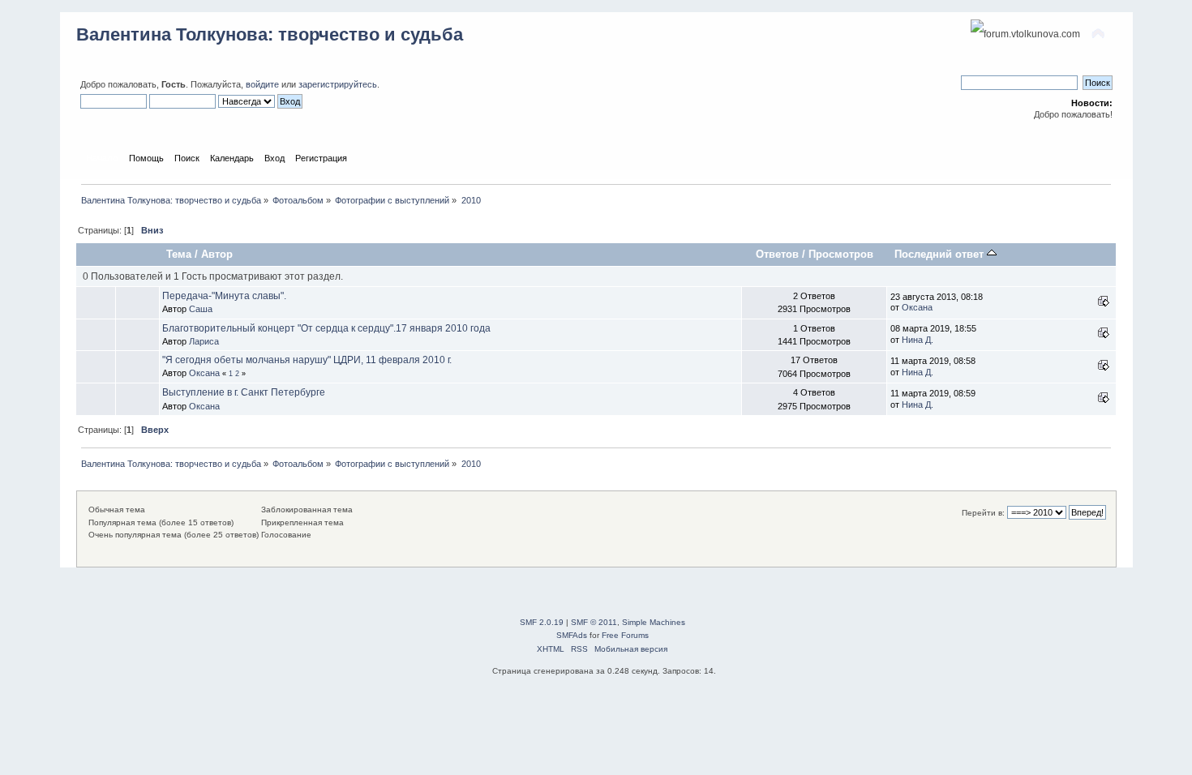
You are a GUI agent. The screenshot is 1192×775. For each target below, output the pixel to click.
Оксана (917, 307)
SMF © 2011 (594, 622)
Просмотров (840, 254)
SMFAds (571, 635)
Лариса (204, 341)
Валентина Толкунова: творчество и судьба (269, 34)
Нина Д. (917, 340)
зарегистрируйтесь (337, 84)
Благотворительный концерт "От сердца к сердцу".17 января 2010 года (326, 328)
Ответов (777, 254)
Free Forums (625, 635)
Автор (217, 254)
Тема (178, 254)
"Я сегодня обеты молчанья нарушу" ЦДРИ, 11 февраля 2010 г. (307, 360)
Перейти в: (983, 512)
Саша (200, 309)
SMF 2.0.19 (542, 622)
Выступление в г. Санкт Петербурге (243, 392)
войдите (262, 84)
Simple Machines (653, 622)
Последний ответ (940, 254)
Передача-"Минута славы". (224, 296)
